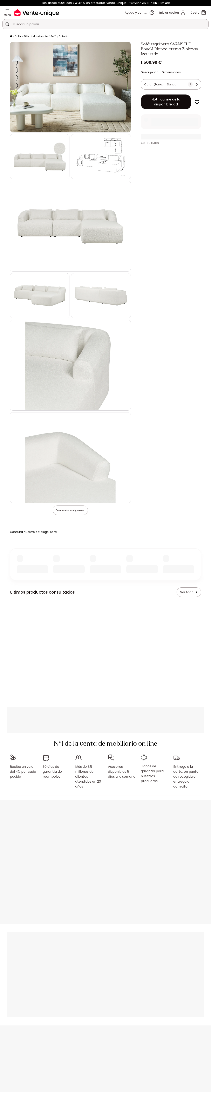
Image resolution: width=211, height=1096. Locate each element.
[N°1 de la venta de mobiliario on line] (36, 12)
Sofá (53, 36)
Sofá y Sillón (22, 36)
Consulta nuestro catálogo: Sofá (33, 532)
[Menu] (7, 10)
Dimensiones (171, 72)
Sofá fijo (64, 36)
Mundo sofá (40, 36)
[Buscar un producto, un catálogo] (7, 24)
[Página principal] (11, 36)
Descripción (149, 72)
